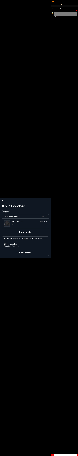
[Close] (1, 1)
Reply (57, 16)
